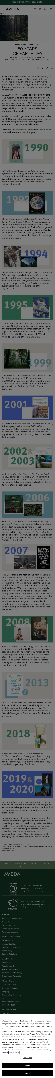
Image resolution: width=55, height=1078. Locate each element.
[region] (27, 1046)
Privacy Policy (14, 1052)
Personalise (27, 1058)
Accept (27, 1073)
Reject (27, 1065)
